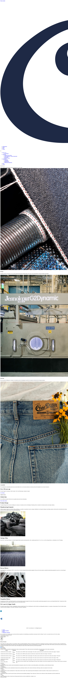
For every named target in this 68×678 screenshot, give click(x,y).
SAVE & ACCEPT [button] (3, 677)
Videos (3, 147)
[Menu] (0, 150)
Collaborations (4, 146)
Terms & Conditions (5, 630)
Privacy (3, 631)
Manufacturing (6, 161)
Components (6, 160)
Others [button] (1, 674)
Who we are (4, 152)
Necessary (3, 647)
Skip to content (2, 0)
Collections (4, 154)
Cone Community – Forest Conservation (10, 156)
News (3, 148)
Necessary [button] (2, 646)
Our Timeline (6, 153)
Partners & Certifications (8, 162)
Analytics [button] (1, 668)
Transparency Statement (6, 632)
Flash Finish (6, 157)
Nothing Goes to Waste (8, 155)
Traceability (6, 159)
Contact (3, 149)
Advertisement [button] (2, 671)
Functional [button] (2, 663)
